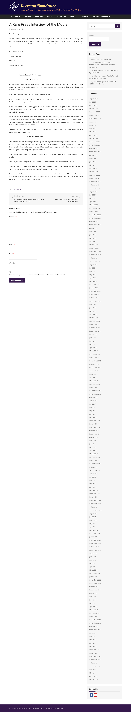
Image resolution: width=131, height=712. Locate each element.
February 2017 (94, 421)
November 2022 (95, 218)
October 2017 (94, 397)
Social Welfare (60, 17)
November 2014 (95, 504)
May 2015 (92, 484)
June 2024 (92, 162)
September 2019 (95, 331)
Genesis (17, 17)
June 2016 (92, 444)
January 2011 (94, 653)
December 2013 (95, 540)
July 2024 (92, 158)
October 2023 (94, 185)
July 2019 (92, 338)
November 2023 (95, 182)
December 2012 (95, 580)
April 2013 (93, 567)
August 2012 (93, 593)
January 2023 (94, 211)
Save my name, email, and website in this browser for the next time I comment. (37, 275)
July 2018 (92, 374)
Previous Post (29, 199)
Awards (28, 17)
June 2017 (92, 407)
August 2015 (93, 474)
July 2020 (92, 304)
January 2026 (94, 115)
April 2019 (93, 348)
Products (39, 17)
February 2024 (94, 175)
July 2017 (92, 404)
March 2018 (93, 381)
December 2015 (95, 464)
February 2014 (94, 533)
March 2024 (93, 172)
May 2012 (92, 603)
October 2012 (94, 587)
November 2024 (95, 145)
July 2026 (92, 102)
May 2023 (92, 198)
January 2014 (94, 537)
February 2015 (94, 494)
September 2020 (95, 301)
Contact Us (105, 17)
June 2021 (92, 271)
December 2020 (95, 291)
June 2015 (92, 480)
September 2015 (95, 470)
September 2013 (95, 550)
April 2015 (93, 487)
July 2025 (92, 125)
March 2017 (93, 417)
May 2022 (92, 238)
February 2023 (94, 208)
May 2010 (92, 673)
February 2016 (94, 457)
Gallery (96, 17)
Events (49, 17)
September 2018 (95, 367)
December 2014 (95, 500)
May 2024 (92, 165)
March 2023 (93, 205)
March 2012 (93, 610)
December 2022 (95, 215)
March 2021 (93, 281)
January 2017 (94, 424)
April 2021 (93, 278)
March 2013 (93, 570)
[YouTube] (95, 695)
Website (12, 263)
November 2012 (95, 583)
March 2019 (93, 351)
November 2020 (95, 294)
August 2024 (93, 155)
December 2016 (95, 427)
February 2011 (94, 650)
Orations (73, 17)
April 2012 (93, 606)
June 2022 (92, 235)
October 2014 (94, 507)
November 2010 (95, 660)
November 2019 (95, 328)
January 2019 (94, 357)
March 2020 (93, 318)
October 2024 (94, 148)
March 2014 (93, 530)
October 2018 (94, 364)
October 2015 (94, 467)
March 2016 (93, 454)
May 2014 (92, 523)
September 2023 (95, 188)
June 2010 (92, 669)
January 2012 (94, 616)
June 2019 (92, 341)
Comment (13, 217)
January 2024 (94, 178)
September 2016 (95, 434)
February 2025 (94, 142)
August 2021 (93, 265)
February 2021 (94, 284)
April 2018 (93, 377)
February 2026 (94, 112)
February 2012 (94, 613)
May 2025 (92, 132)
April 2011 (93, 643)
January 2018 (94, 387)
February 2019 (94, 354)
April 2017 (93, 414)
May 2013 (92, 563)
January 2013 (94, 577)
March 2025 (93, 138)
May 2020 (92, 311)
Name (12, 245)
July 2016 (92, 440)
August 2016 (93, 437)
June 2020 (92, 308)
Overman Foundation (38, 6)
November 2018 (95, 361)
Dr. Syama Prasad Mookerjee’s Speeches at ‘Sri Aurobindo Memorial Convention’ (102, 64)
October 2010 (94, 663)
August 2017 (93, 401)
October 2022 (94, 221)
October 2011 (94, 626)
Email (11, 254)
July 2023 (92, 195)
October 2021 (94, 258)
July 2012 (92, 596)
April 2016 (93, 450)
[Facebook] (91, 695)
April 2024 (93, 168)
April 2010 (93, 676)
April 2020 (93, 314)
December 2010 (95, 656)
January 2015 (94, 497)
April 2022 (93, 241)
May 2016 (92, 447)
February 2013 (94, 573)
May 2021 (92, 275)
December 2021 (95, 251)
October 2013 (94, 547)
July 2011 (92, 633)
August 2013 (93, 553)
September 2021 (95, 261)
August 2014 (93, 514)
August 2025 (93, 122)
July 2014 (92, 517)
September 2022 (95, 225)
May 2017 (92, 411)
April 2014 (93, 527)
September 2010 (95, 666)
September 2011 (95, 630)
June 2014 (92, 520)
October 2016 (94, 430)
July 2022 (92, 231)
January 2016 (94, 460)
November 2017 (95, 394)
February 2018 (94, 384)
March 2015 (93, 490)
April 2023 (93, 201)
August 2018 (93, 371)
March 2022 (93, 245)
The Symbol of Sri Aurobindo (101, 59)
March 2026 (93, 109)
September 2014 (95, 510)
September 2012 (95, 590)
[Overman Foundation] (11, 17)
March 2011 (93, 646)
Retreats (85, 17)
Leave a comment (16, 189)
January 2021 (94, 288)
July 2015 (92, 477)
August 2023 (93, 191)
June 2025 (92, 128)
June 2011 (92, 636)
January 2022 (94, 248)
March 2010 (93, 679)
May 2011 (92, 640)
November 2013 (95, 543)
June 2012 (92, 600)
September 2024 (95, 152)
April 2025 (93, 135)
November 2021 (95, 255)
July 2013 (92, 557)
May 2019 (92, 344)
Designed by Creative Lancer (55, 708)
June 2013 (92, 560)
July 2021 (92, 268)
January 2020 (94, 324)
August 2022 (93, 228)
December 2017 (95, 391)
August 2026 (93, 99)
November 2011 (95, 623)
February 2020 (94, 321)
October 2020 (94, 298)
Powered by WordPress (36, 708)
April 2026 (93, 105)
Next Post (66, 199)
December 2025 (95, 118)
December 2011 (95, 620)
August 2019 (93, 334)
